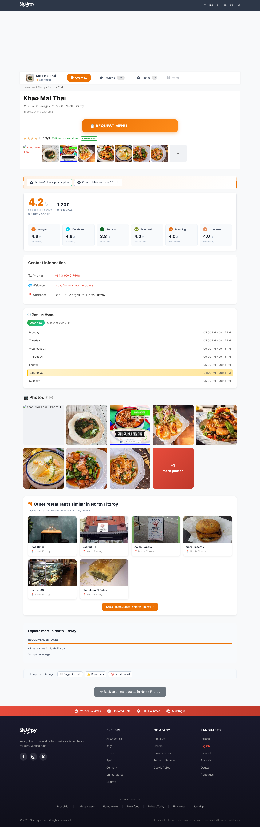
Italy (109, 746)
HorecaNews (110, 806)
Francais (206, 760)
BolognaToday (156, 806)
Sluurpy (111, 781)
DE (232, 5)
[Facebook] (23, 757)
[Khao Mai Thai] (32, 153)
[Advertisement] (130, 41)
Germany (112, 767)
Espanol (206, 753)
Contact (158, 746)
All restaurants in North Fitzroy (46, 648)
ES (218, 5)
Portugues (207, 774)
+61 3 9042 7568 (67, 275)
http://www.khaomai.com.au (75, 285)
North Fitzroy (38, 87)
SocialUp (198, 806)
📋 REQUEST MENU (108, 126)
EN (211, 5)
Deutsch (206, 767)
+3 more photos (173, 468)
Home (26, 87)
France (110, 753)
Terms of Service (164, 760)
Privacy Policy (162, 753)
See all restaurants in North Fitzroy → (130, 606)
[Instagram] (33, 757)
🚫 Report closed (120, 674)
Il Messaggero (86, 806)
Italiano (205, 738)
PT (238, 5)
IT (204, 5)
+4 (178, 153)
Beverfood (133, 806)
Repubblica (63, 806)
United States (114, 774)
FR (225, 5)
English (205, 746)
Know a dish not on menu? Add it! (100, 182)
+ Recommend (89, 138)
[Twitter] (43, 757)
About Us (159, 738)
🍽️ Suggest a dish (70, 674)
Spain (109, 760)
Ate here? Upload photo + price (51, 182)
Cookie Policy (162, 767)
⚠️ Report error (95, 674)
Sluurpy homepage (39, 654)
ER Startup (179, 806)
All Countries (114, 738)
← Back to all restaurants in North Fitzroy (130, 692)
